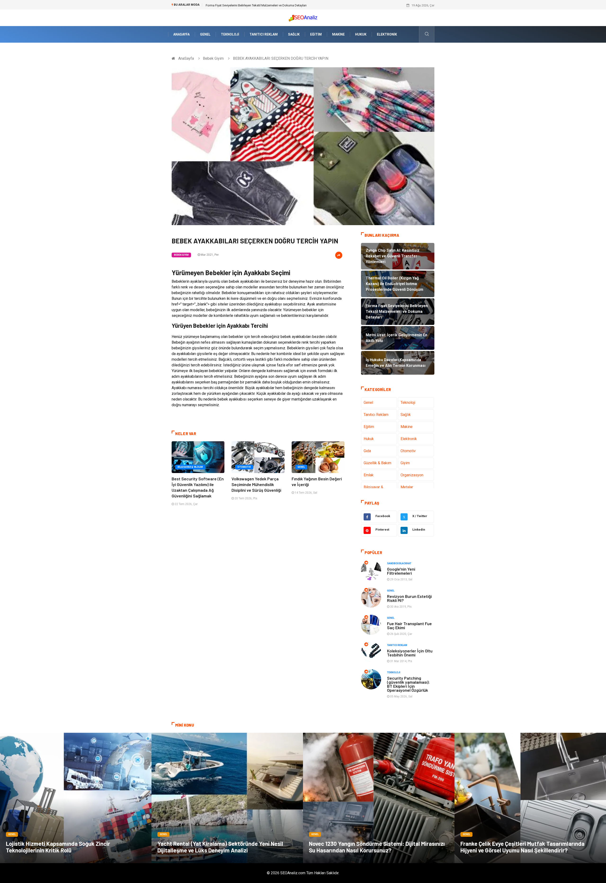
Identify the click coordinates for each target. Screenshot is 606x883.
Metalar (407, 487)
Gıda (367, 451)
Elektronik (387, 34)
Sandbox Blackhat (399, 563)
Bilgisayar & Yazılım (190, 467)
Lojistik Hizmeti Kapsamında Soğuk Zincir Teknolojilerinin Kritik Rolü (58, 847)
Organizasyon (412, 475)
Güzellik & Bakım (377, 463)
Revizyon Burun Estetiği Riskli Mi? (409, 598)
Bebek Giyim (213, 58)
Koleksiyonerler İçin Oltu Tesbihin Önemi (409, 652)
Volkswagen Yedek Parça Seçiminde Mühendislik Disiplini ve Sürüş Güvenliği (256, 484)
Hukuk (360, 34)
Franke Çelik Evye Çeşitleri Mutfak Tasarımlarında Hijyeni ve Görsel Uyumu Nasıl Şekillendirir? (522, 847)
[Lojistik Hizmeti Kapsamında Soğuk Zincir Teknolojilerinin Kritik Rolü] (76, 798)
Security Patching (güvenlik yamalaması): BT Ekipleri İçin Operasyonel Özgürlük (408, 684)
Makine (338, 34)
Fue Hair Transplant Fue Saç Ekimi (409, 625)
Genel (205, 34)
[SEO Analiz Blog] (303, 17)
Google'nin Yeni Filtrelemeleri (401, 571)
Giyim (405, 463)
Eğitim (316, 34)
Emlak (369, 475)
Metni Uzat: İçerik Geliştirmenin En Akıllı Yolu (236, 5)
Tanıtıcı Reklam (264, 34)
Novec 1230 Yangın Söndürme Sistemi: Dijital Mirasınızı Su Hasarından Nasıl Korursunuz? (377, 847)
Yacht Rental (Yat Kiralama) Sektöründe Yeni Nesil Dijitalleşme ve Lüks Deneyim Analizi (220, 847)
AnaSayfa (181, 34)
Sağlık (294, 34)
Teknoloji (230, 34)
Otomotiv (244, 467)
